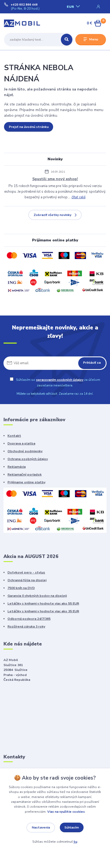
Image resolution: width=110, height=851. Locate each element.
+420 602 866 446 (24, 4)
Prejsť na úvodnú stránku (29, 127)
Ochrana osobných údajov (27, 459)
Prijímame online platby (26, 482)
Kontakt (14, 436)
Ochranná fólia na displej (26, 580)
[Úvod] (22, 23)
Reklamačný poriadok (24, 474)
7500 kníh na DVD (21, 588)
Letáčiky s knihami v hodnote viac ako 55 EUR (43, 603)
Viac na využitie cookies (66, 812)
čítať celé (78, 197)
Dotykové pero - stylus (26, 572)
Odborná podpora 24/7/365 (28, 619)
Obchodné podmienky (24, 451)
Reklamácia (16, 467)
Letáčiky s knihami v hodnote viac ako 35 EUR (43, 611)
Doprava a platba (21, 443)
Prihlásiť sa (92, 362)
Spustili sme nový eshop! (55, 178)
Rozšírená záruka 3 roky (26, 626)
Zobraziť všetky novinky (52, 215)
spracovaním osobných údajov (59, 380)
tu (75, 841)
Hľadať (66, 39)
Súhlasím (71, 827)
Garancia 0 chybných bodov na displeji (37, 596)
